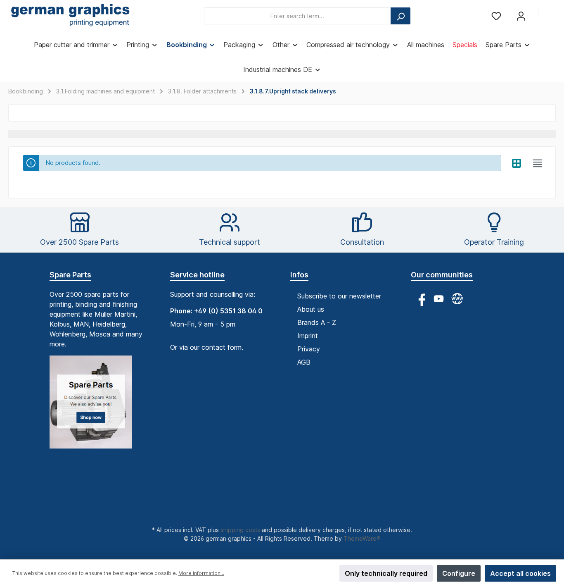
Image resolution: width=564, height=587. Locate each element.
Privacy (308, 349)
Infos (299, 274)
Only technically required (386, 573)
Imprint (307, 336)
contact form (221, 347)
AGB (303, 362)
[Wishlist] (496, 15)
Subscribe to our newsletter (339, 296)
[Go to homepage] (70, 16)
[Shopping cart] (550, 13)
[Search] (400, 15)
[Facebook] (420, 298)
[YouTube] (438, 298)
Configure (458, 573)
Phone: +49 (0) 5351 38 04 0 (216, 311)
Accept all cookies (520, 573)
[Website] (457, 298)
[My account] (521, 15)
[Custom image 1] (95, 406)
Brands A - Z (316, 322)
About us (310, 309)
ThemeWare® (362, 538)
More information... (201, 573)
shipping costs (240, 529)
